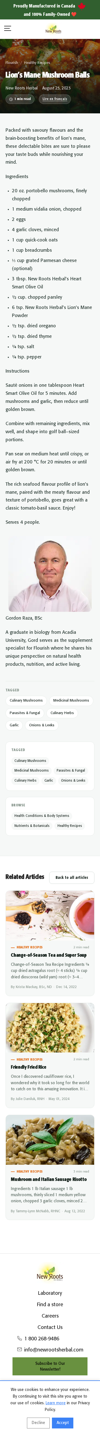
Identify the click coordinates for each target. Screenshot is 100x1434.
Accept (63, 1423)
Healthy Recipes (37, 63)
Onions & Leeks (41, 725)
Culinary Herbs (62, 713)
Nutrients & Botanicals (31, 826)
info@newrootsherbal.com (53, 1350)
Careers (50, 1316)
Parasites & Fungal (25, 713)
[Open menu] (7, 29)
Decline (38, 1423)
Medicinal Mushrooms (71, 700)
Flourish (12, 63)
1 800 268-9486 (41, 1338)
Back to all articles (72, 878)
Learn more (56, 1403)
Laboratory (50, 1293)
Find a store (50, 1304)
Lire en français (54, 99)
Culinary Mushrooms (26, 700)
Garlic (14, 725)
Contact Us (50, 1327)
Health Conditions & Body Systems (41, 816)
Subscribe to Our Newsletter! (50, 1366)
